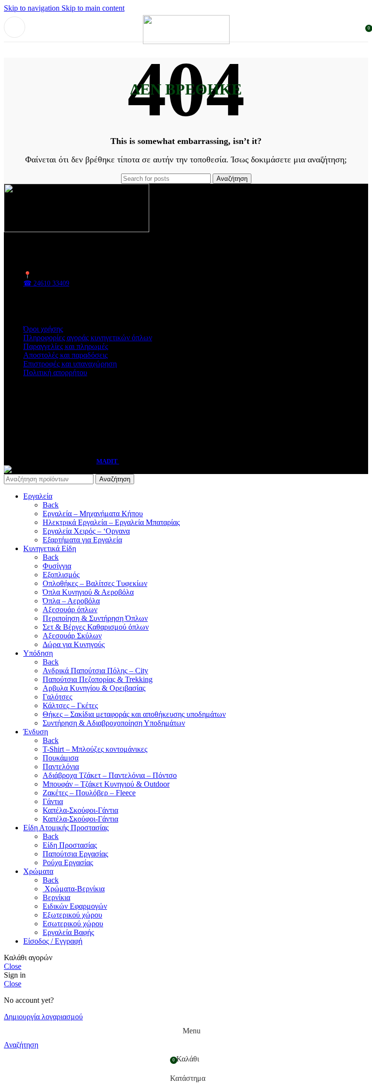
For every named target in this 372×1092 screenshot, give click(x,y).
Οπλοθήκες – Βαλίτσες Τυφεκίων (95, 583)
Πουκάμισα (60, 758)
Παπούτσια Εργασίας (75, 854)
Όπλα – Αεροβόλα (71, 601)
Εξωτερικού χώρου (72, 915)
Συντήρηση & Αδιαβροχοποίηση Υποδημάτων (114, 723)
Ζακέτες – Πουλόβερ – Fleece (89, 793)
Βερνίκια (56, 897)
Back (51, 505)
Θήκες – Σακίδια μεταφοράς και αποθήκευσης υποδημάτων (134, 714)
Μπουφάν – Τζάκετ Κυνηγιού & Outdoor (106, 784)
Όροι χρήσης (43, 329)
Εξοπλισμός (61, 574)
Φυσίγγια (57, 566)
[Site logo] (186, 41)
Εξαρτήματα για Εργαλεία (82, 540)
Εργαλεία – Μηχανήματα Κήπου (93, 513)
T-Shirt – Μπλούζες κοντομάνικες (95, 749)
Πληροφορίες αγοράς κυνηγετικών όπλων (87, 337)
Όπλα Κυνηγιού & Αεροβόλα (88, 592)
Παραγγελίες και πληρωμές (65, 346)
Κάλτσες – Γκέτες (70, 705)
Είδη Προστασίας (70, 845)
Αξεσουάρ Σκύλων (72, 636)
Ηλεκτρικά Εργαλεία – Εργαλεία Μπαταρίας (111, 522)
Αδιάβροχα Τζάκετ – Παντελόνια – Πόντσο (110, 775)
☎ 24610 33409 (46, 283)
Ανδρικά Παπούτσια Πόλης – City (95, 670)
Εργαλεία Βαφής (68, 932)
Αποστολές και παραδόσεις (65, 355)
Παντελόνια (61, 766)
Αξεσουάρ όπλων (70, 609)
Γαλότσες (57, 697)
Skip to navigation (33, 8)
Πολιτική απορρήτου (55, 372)
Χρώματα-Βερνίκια (74, 889)
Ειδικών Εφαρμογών (75, 906)
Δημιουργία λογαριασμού (43, 1017)
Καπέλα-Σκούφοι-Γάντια (80, 810)
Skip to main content (93, 8)
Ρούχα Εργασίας (68, 862)
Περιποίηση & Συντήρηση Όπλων (95, 618)
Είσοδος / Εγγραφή (52, 941)
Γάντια (53, 801)
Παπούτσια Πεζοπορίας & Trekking (98, 679)
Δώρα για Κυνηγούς (74, 644)
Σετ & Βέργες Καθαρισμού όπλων (96, 627)
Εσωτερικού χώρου (73, 923)
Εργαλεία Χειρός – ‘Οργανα (86, 531)
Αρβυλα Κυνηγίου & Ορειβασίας (94, 688)
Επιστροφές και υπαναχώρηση (70, 364)
